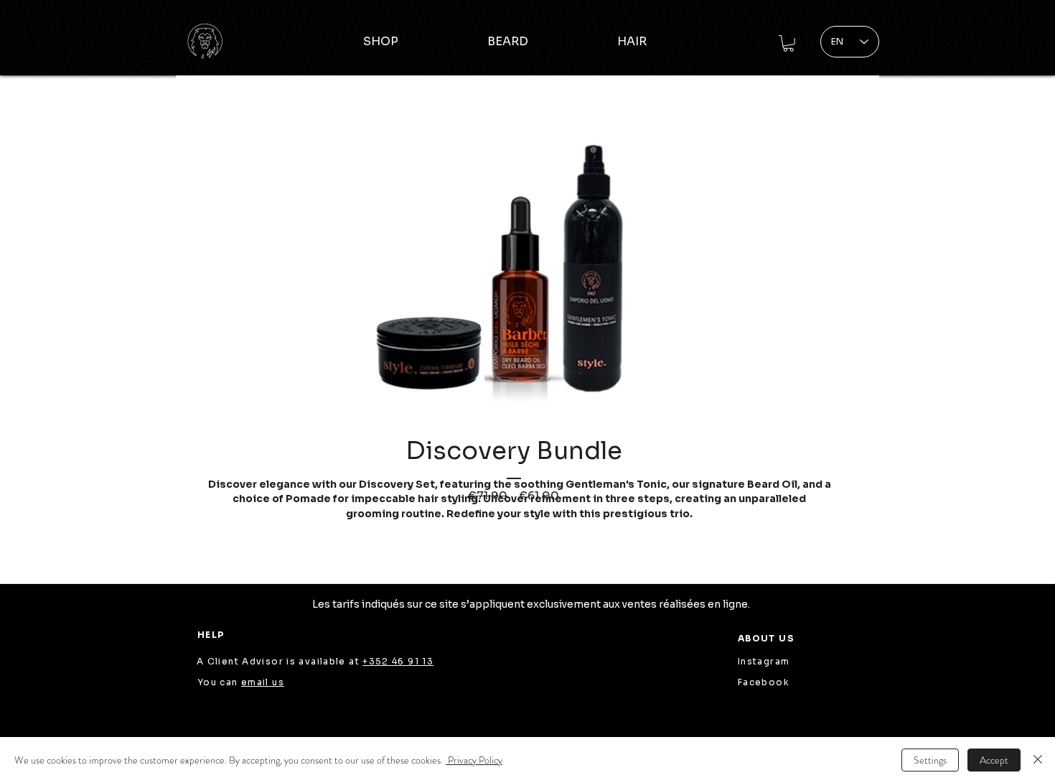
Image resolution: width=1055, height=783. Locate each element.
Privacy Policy (474, 760)
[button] (788, 43)
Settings (930, 760)
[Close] (1037, 760)
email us (262, 682)
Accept (994, 760)
